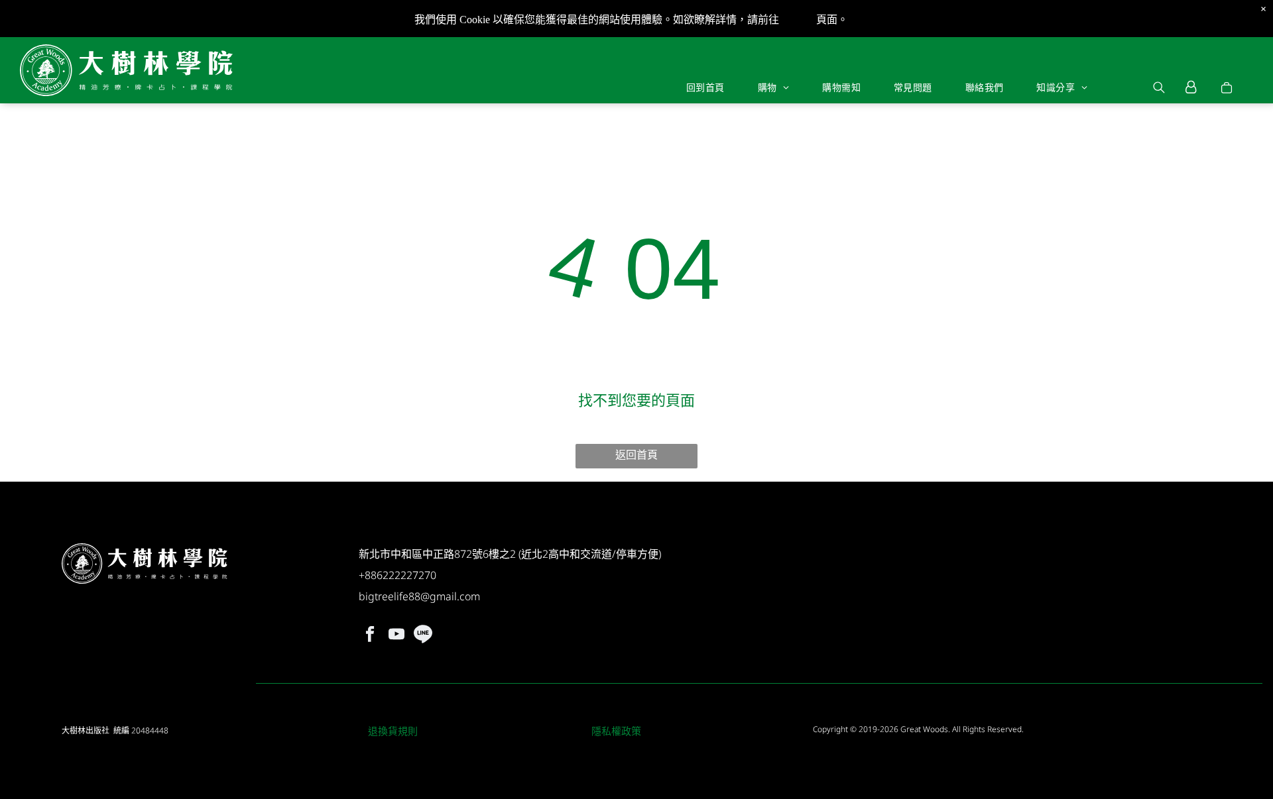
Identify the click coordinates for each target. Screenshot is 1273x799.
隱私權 (798, 19)
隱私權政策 (616, 730)
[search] (1159, 88)
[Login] (1191, 87)
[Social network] (423, 636)
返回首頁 (636, 454)
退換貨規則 (393, 730)
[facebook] (370, 636)
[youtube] (396, 636)
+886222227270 (397, 575)
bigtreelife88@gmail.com (419, 596)
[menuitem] (705, 86)
